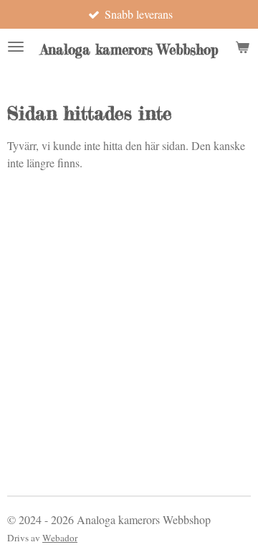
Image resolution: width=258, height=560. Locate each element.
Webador (59, 537)
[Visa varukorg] (242, 47)
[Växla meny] (16, 47)
